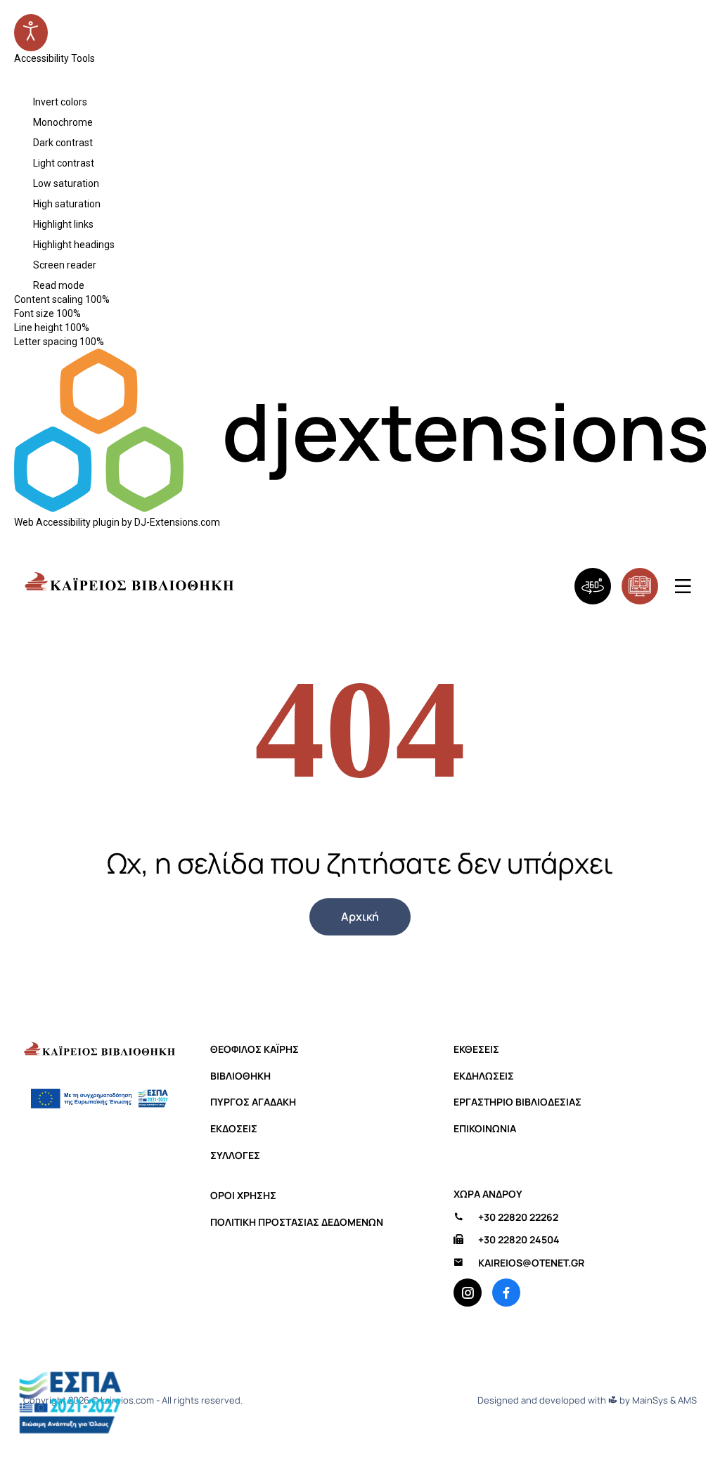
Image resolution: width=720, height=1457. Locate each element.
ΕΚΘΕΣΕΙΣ (476, 1049)
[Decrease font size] (86, 313)
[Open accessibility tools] (31, 32)
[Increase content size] (124, 299)
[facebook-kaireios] (506, 1292)
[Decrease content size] (115, 299)
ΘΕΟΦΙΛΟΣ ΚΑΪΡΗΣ (254, 1049)
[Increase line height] (104, 327)
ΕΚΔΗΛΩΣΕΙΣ (484, 1076)
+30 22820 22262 (518, 1217)
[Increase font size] (95, 313)
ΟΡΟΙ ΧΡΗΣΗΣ (243, 1195)
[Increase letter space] (118, 342)
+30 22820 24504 (519, 1239)
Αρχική (360, 916)
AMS (687, 1400)
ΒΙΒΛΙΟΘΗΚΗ (240, 1076)
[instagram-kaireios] (468, 1292)
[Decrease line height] (94, 327)
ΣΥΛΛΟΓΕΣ (235, 1155)
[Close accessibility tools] (19, 83)
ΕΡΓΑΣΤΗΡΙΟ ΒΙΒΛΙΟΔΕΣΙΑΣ (517, 1102)
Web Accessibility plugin (67, 522)
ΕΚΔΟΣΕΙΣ (233, 1128)
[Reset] (20, 71)
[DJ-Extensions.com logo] (360, 508)
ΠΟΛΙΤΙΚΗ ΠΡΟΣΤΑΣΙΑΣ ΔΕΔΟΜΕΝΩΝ (296, 1222)
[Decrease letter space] (109, 342)
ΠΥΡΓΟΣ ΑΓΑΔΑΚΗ (253, 1102)
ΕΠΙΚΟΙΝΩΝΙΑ (485, 1128)
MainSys (650, 1400)
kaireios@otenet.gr (531, 1263)
